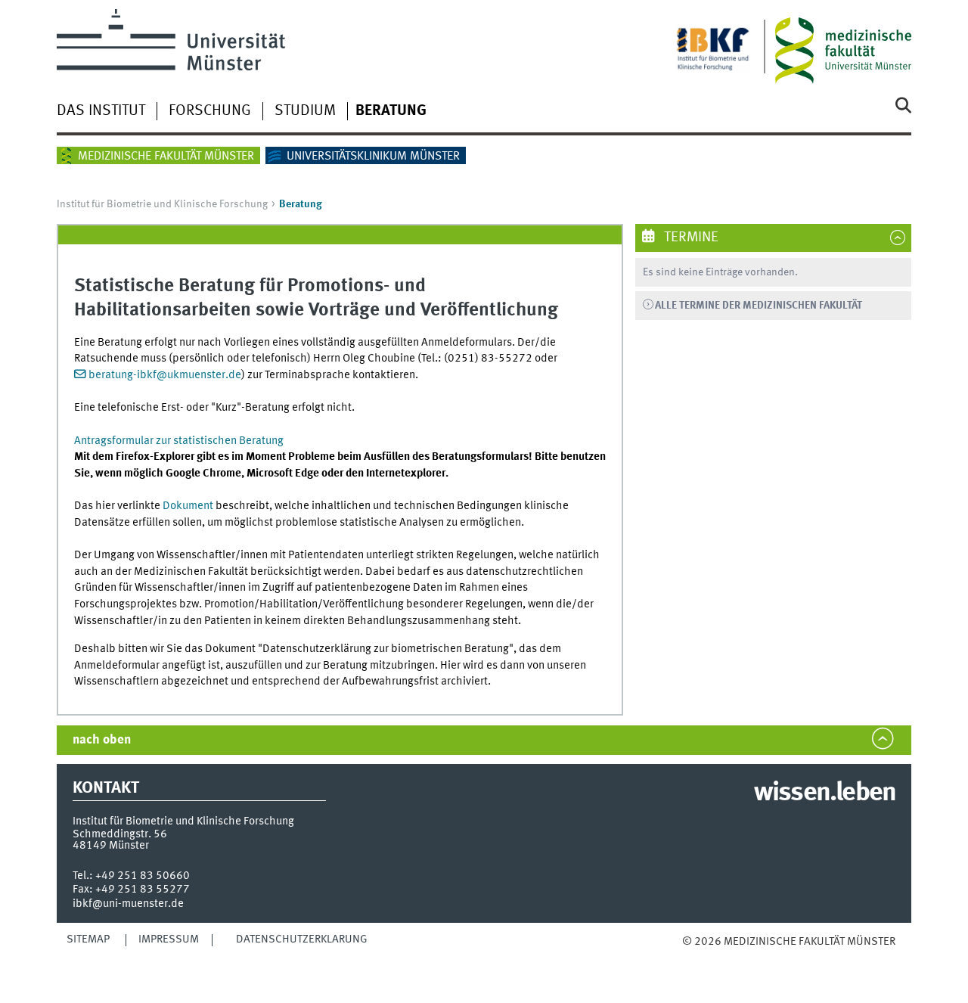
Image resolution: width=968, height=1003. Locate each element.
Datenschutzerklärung (302, 939)
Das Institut (101, 111)
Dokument (188, 506)
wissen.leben (824, 793)
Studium (305, 111)
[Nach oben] (697, 957)
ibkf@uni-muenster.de (128, 904)
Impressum (168, 939)
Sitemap (88, 939)
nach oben (102, 740)
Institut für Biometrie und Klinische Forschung (162, 204)
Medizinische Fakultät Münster (166, 157)
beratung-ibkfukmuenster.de (164, 375)
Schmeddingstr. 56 (120, 834)
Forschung (210, 111)
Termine (689, 237)
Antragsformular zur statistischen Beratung (179, 441)
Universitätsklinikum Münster (373, 157)
